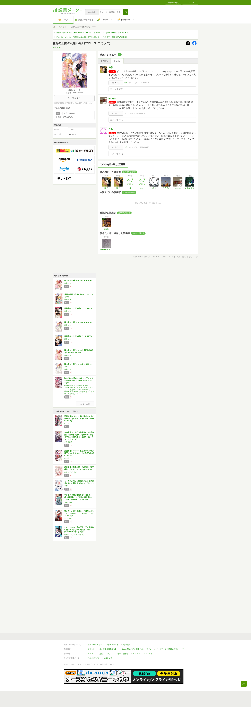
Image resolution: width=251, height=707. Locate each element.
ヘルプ (90, 654)
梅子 (111, 67)
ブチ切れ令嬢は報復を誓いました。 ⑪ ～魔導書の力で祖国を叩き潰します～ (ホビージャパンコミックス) (78, 497)
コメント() (132, 83)
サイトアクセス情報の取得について (170, 649)
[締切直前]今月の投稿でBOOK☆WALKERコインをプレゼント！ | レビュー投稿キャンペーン (92, 33)
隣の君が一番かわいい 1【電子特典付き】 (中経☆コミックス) (79, 351)
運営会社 (91, 649)
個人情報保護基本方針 (108, 649)
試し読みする (74, 98)
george (112, 98)
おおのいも (68, 502)
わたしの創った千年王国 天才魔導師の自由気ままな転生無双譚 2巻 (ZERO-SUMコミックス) (79, 529)
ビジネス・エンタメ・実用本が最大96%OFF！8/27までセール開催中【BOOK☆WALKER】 (92, 37)
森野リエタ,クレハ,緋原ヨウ (74, 534)
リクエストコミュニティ (142, 654)
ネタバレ (117, 61)
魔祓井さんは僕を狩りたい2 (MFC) (78, 336)
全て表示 (104, 61)
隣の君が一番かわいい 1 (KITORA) (78, 280)
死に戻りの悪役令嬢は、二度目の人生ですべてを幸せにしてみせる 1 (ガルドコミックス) (79, 513)
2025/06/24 (144, 83)
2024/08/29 (144, 147)
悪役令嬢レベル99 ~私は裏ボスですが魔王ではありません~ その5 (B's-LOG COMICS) (79, 453)
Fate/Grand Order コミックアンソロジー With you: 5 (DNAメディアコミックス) (78, 380)
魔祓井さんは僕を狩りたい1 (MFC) (78, 308)
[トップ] (54, 27)
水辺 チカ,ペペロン (71, 472)
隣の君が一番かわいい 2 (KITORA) (78, 322)
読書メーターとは (95, 645)
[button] (125, 12)
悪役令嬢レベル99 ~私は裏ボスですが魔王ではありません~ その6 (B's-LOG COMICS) (79, 418)
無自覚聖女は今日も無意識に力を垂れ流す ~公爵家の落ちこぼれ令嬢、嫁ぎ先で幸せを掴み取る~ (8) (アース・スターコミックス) (79, 435)
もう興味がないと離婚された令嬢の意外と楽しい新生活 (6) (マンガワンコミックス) (79, 483)
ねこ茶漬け (68, 518)
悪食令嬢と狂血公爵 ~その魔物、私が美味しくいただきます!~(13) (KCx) (79, 468)
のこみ (66, 423)
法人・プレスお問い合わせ (117, 654)
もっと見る (86, 404)
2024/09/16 (140, 113)
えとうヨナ (68, 442)
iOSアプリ (108, 658)
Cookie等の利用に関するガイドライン (136, 649)
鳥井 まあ (62, 27)
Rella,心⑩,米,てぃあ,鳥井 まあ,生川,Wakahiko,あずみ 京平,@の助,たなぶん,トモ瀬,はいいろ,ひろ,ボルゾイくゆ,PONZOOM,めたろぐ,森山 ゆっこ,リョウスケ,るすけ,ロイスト (79, 390)
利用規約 (126, 645)
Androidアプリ (93, 658)
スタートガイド (112, 645)
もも (111, 129)
